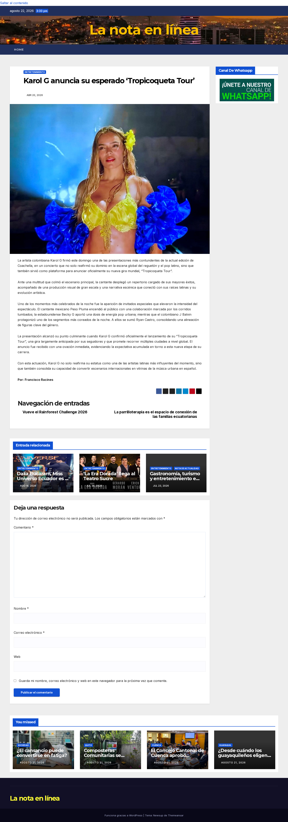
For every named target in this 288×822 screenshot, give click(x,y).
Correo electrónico (29, 633)
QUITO (88, 745)
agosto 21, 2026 (32, 762)
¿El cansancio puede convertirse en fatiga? (42, 753)
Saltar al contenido (14, 3)
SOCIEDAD (23, 745)
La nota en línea (144, 29)
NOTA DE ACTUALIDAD (187, 468)
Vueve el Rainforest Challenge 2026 (55, 412)
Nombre (21, 608)
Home (19, 49)
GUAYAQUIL (225, 745)
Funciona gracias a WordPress (124, 815)
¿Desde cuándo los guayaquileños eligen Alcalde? (242, 755)
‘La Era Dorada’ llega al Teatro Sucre (109, 476)
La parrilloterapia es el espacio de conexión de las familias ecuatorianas (155, 414)
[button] (275, 50)
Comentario (24, 527)
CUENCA (156, 745)
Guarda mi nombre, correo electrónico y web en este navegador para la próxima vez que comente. (93, 681)
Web (17, 657)
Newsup (158, 815)
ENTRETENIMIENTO (35, 72)
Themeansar (176, 815)
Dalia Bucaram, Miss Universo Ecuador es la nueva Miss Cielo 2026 (43, 478)
